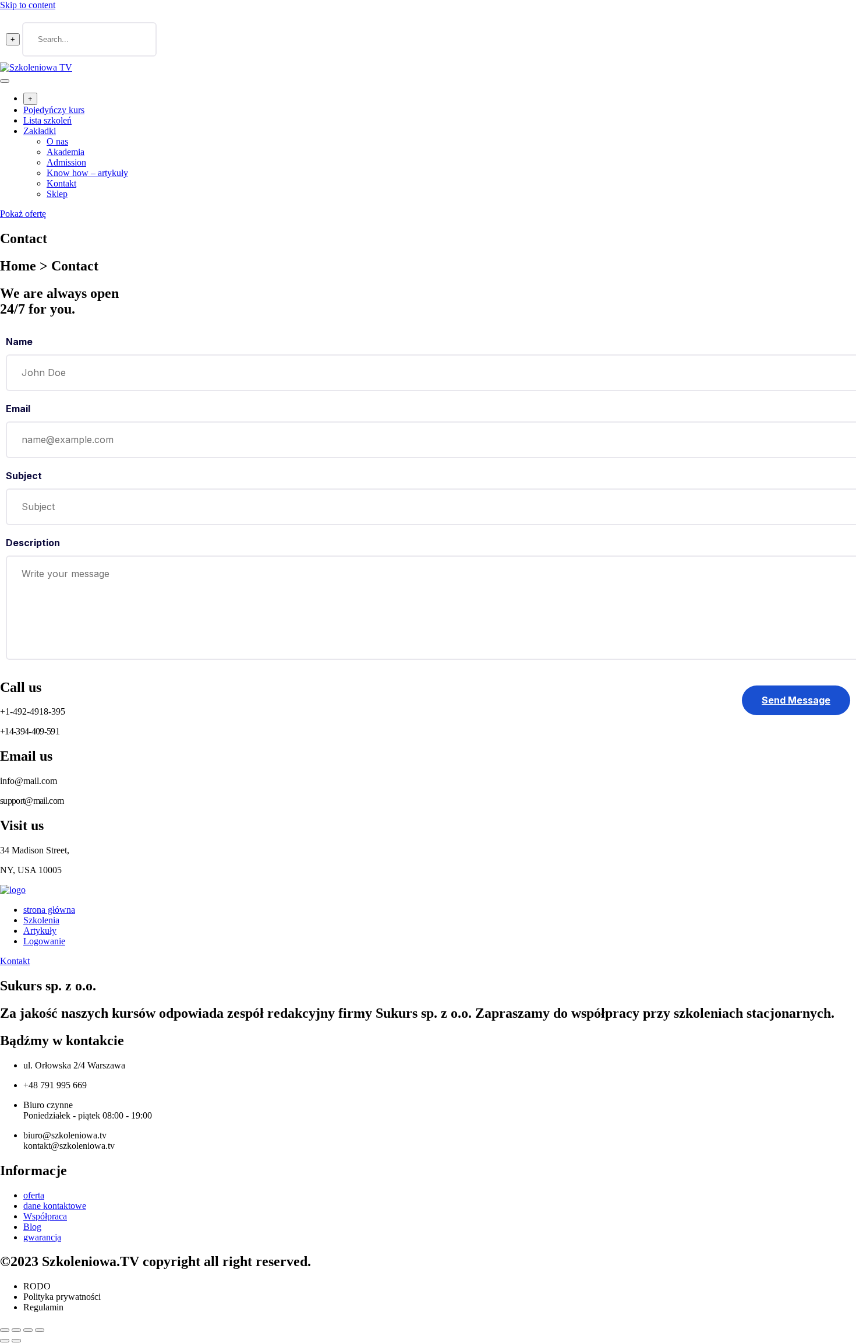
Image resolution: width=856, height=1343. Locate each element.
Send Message (796, 700)
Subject (24, 475)
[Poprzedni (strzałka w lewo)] (4, 1340)
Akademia (65, 152)
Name (19, 341)
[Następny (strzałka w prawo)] (16, 1340)
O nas (57, 141)
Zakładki (39, 131)
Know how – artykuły (87, 173)
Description (33, 543)
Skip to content (27, 5)
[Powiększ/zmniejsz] (4, 1330)
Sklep (57, 194)
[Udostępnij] (28, 1330)
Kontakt (61, 183)
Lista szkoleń (47, 120)
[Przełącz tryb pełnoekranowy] (16, 1330)
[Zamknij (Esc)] (39, 1330)
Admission (66, 162)
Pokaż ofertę (23, 214)
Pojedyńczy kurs (53, 110)
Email (18, 408)
